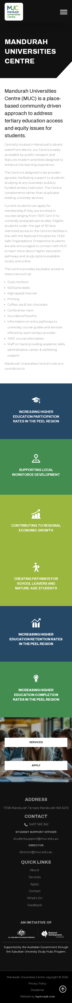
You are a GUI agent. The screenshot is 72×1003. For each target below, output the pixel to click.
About (34, 870)
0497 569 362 (39, 824)
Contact (35, 891)
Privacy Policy (37, 983)
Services (36, 742)
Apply (36, 765)
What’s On (34, 898)
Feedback (34, 905)
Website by (37, 996)
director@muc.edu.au (36, 852)
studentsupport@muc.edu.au (36, 839)
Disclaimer (37, 990)
